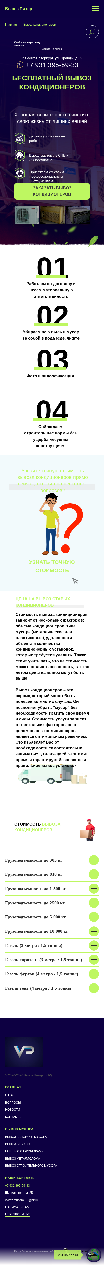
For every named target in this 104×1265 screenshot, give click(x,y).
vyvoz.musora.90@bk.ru (21, 1200)
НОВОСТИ (12, 1109)
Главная (11, 24)
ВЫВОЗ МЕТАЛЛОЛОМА (22, 1158)
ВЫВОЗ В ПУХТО (17, 1144)
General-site (84, 1251)
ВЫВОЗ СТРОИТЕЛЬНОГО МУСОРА (31, 1165)
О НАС (10, 1095)
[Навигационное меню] (95, 8)
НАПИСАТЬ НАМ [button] (17, 1207)
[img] (27, 215)
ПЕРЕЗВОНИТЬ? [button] (17, 1214)
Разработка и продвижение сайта (35, 1251)
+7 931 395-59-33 (52, 65)
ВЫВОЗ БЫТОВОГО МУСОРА (26, 1137)
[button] (52, 191)
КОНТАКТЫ (13, 1117)
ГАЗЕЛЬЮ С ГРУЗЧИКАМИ (24, 1151)
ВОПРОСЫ (13, 1102)
